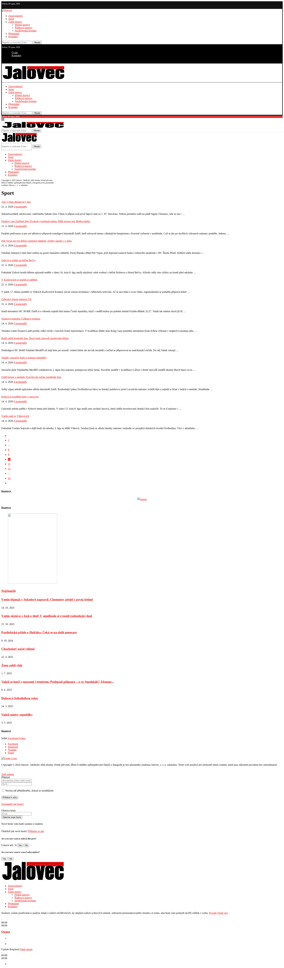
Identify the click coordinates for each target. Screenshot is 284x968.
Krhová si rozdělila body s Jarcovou (20, 396)
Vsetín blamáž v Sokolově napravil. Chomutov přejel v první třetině (47, 599)
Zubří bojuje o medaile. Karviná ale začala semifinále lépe (31, 377)
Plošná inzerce (22, 24)
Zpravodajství (15, 15)
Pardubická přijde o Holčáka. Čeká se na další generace (39, 632)
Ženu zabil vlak (11, 665)
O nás (15, 52)
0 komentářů (20, 206)
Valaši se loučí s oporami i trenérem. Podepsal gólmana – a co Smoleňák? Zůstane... (57, 681)
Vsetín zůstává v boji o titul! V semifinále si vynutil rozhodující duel (46, 616)
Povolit (212, 913)
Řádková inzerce (23, 27)
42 (9, 478)
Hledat (37, 42)
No (26, 845)
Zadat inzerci (15, 21)
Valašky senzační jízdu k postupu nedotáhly (24, 357)
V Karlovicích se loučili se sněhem (19, 279)
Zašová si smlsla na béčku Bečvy (18, 260)
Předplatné (13, 33)
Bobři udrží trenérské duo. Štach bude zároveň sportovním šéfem (35, 338)
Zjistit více (222, 913)
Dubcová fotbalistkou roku (19, 698)
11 (9, 464)
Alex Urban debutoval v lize (16, 202)
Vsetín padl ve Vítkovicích (15, 416)
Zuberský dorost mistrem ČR (16, 299)
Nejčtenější (8, 591)
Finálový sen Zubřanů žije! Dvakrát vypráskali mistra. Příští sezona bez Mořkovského (45, 221)
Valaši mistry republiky (17, 714)
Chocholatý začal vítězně (18, 649)
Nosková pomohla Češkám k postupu (20, 318)
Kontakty (13, 36)
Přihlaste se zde (36, 831)
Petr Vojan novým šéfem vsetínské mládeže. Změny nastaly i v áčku (36, 240)
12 (9, 468)
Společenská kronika (25, 30)
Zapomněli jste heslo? (12, 804)
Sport (11, 18)
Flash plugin (26, 949)
